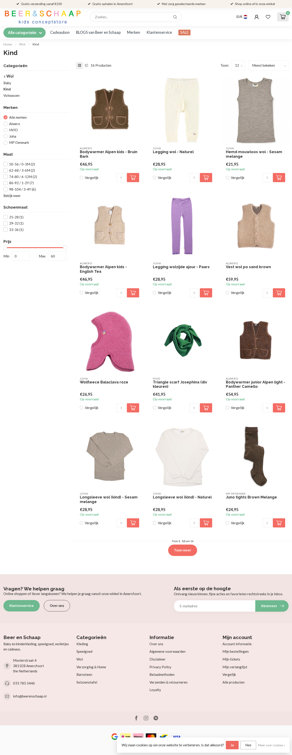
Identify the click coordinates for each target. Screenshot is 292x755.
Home (7, 44)
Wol (22, 44)
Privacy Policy (160, 667)
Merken (133, 32)
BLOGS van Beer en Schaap (98, 32)
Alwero (14, 124)
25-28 (16, 217)
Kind (35, 44)
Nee (248, 745)
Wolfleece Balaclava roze (104, 382)
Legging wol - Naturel (173, 152)
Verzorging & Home (91, 667)
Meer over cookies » (271, 745)
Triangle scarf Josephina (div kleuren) (180, 384)
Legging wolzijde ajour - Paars (181, 267)
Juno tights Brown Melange (251, 497)
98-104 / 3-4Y (22, 189)
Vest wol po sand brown (248, 267)
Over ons (57, 605)
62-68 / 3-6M (22, 170)
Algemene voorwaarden (167, 651)
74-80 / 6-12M (23, 177)
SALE (184, 32)
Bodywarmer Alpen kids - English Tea (103, 269)
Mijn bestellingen (235, 651)
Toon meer (182, 550)
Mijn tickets (231, 659)
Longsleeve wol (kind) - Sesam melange (109, 499)
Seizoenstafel (86, 682)
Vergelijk (91, 178)
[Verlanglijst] (268, 16)
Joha (12, 136)
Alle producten (233, 682)
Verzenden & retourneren (168, 682)
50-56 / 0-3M (22, 164)
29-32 (16, 223)
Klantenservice (159, 32)
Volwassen (11, 95)
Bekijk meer (12, 196)
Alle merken (18, 117)
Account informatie (237, 644)
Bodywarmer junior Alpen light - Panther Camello (255, 384)
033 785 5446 (24, 683)
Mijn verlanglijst (234, 667)
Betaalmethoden (162, 674)
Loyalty (155, 690)
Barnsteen (84, 674)
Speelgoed (84, 651)
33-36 (16, 230)
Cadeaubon (60, 32)
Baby (7, 83)
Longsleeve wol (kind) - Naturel (182, 497)
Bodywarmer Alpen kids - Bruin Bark (108, 154)
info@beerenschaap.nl (30, 696)
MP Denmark (19, 142)
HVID (13, 130)
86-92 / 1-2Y (21, 183)
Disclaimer (157, 659)
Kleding (82, 644)
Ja (232, 745)
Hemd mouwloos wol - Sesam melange (254, 154)
